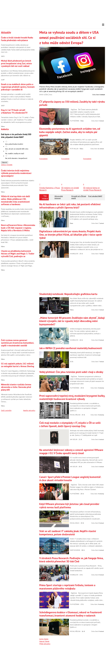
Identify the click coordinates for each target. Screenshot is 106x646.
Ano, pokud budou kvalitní (14, 144)
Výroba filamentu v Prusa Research (49, 189)
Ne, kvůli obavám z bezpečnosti (16, 158)
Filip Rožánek (74, 121)
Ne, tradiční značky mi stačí (14, 153)
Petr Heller (74, 149)
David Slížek (43, 95)
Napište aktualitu (29, 410)
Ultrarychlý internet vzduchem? (59, 198)
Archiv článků (43, 639)
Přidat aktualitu (44, 644)
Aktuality (6, 32)
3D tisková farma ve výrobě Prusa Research (92, 189)
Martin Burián (75, 550)
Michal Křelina (75, 415)
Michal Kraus (74, 523)
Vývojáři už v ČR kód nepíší (78, 197)
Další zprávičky (6, 410)
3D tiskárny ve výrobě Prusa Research (70, 189)
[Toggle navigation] (103, 25)
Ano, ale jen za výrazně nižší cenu (16, 149)
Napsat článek (44, 641)
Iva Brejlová (74, 254)
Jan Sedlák (73, 439)
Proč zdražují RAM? (95, 196)
